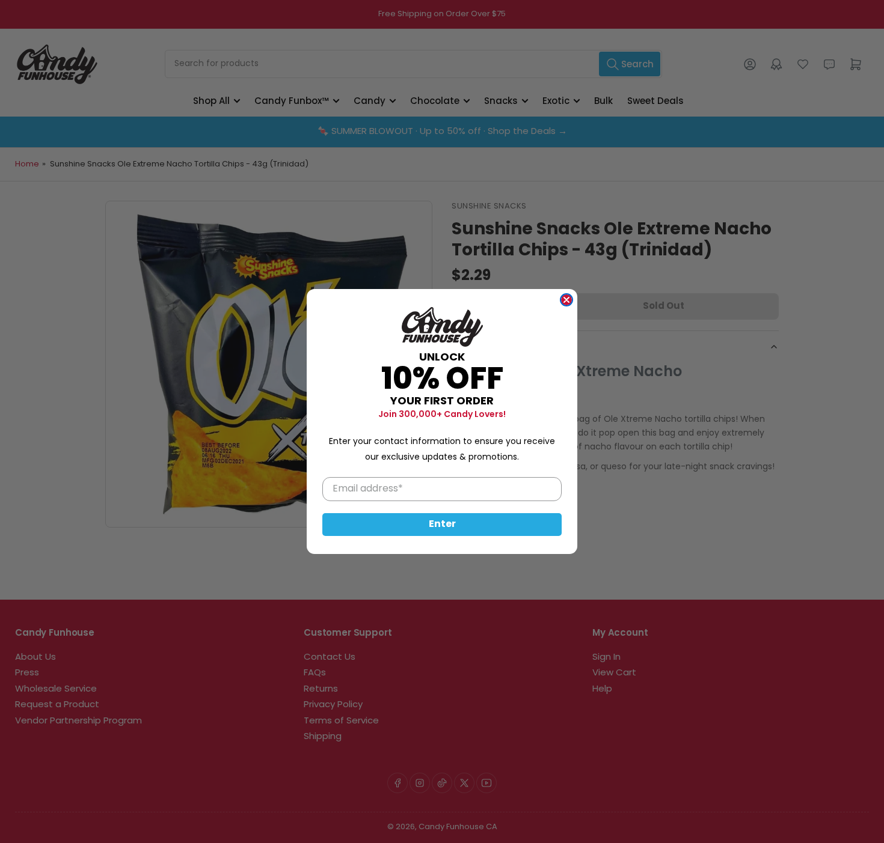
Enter (442, 524)
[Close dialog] (566, 300)
